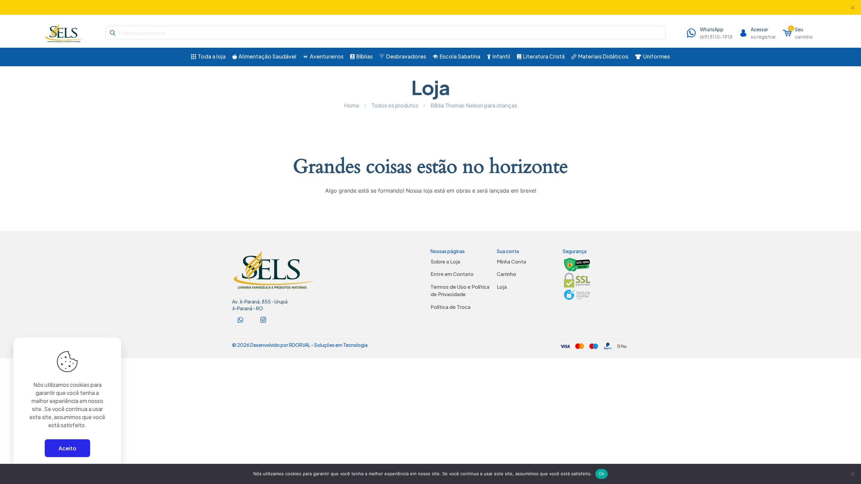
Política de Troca (450, 307)
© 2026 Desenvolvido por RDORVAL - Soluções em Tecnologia (300, 345)
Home (351, 105)
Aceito (67, 448)
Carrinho (506, 274)
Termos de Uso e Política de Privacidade (459, 290)
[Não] (852, 474)
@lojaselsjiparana (415, 7)
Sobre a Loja (445, 261)
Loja (502, 286)
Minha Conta (511, 261)
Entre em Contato (452, 274)
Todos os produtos (394, 105)
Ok (602, 473)
